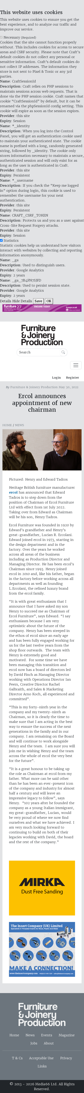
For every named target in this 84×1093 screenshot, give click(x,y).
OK (48, 301)
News (19, 425)
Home (7, 425)
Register (72, 377)
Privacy (66, 1058)
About (49, 1043)
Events (46, 1035)
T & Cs (17, 1058)
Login (56, 377)
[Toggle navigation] (76, 365)
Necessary (20, 37)
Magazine (67, 1035)
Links (42, 1066)
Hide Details (22, 301)
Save (38, 301)
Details (5, 301)
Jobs (33, 1043)
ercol (13, 492)
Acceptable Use (41, 1058)
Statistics (11, 240)
